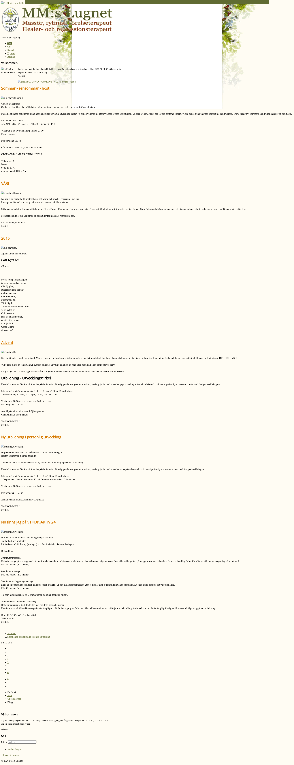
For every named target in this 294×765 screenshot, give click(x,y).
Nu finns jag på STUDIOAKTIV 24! (29, 521)
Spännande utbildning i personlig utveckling (28, 636)
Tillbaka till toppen (10, 755)
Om (9, 46)
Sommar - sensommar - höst (25, 88)
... (8, 669)
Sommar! (11, 633)
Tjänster (11, 53)
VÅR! (5, 183)
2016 (5, 238)
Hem (9, 43)
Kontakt (11, 50)
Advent (7, 342)
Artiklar (11, 56)
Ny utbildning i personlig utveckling (31, 436)
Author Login (14, 749)
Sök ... (4, 742)
